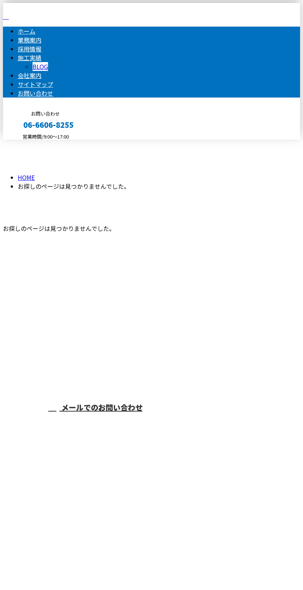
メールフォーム (29, 144)
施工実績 (29, 57)
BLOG (40, 66)
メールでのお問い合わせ (101, 407)
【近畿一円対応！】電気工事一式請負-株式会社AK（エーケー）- (99, 464)
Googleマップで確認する (39, 503)
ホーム (26, 31)
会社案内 (29, 75)
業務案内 (29, 39)
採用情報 (29, 48)
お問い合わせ (35, 93)
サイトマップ (35, 84)
